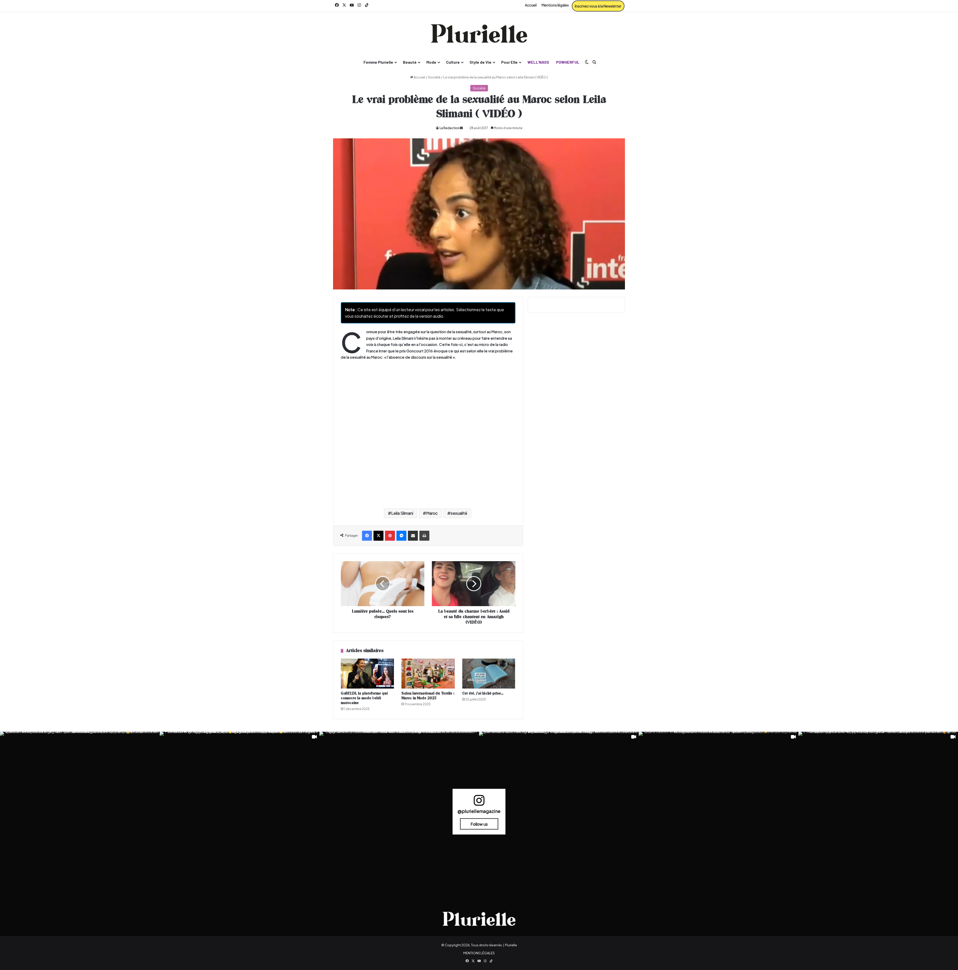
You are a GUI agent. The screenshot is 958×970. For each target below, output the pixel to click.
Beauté (410, 62)
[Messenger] (401, 536)
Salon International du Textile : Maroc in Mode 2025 (427, 696)
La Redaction (449, 128)
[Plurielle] (479, 33)
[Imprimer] (424, 536)
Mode (431, 62)
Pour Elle (509, 62)
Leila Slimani (402, 513)
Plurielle (511, 945)
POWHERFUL (568, 62)
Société (434, 77)
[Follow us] (479, 802)
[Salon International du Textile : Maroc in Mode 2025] (428, 674)
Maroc (432, 513)
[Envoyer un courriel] (461, 128)
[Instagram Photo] (80, 812)
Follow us (479, 823)
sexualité (459, 513)
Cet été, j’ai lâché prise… (482, 693)
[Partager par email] (413, 536)
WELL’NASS (538, 62)
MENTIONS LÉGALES (479, 953)
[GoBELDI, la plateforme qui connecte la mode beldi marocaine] (367, 674)
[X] (378, 536)
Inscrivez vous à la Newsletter (598, 6)
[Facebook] (367, 536)
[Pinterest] (390, 536)
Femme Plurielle (378, 62)
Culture (453, 62)
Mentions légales (555, 5)
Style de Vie (480, 62)
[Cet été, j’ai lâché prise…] (488, 674)
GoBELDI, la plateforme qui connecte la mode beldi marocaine (364, 698)
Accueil (531, 5)
